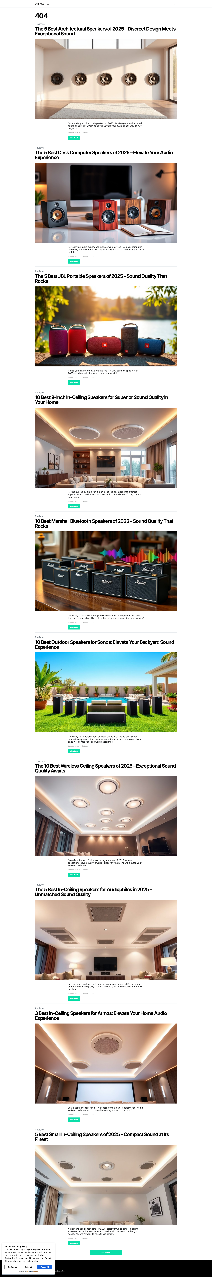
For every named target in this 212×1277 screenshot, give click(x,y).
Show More (105, 1253)
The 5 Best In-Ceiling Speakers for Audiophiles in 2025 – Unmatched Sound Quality (93, 891)
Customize (12, 1267)
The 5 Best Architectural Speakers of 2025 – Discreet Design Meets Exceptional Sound (105, 31)
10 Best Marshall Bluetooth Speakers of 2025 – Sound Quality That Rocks (104, 523)
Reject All (28, 1267)
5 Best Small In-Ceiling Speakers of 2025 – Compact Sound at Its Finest (102, 1136)
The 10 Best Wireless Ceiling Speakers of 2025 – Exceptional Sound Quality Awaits (105, 768)
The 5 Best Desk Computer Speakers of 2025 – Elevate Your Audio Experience (104, 154)
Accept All (45, 1267)
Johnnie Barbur (74, 133)
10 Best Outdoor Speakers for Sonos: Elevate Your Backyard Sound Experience (104, 644)
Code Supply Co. (59, 1271)
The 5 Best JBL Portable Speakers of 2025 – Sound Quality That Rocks (101, 278)
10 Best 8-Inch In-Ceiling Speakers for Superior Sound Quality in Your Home (101, 399)
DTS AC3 (39, 3)
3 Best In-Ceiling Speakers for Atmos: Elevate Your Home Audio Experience (101, 1015)
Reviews (40, 24)
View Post (74, 138)
